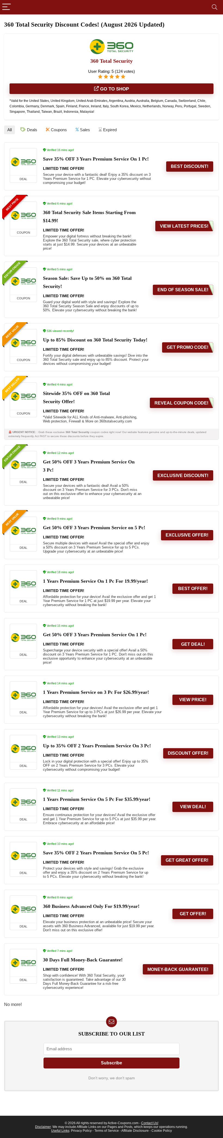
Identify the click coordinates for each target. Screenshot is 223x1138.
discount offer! (188, 753)
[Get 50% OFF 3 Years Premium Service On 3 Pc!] (23, 464)
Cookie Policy (161, 1131)
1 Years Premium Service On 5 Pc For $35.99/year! (96, 799)
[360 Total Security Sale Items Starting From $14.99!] (23, 215)
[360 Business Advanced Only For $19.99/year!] (23, 909)
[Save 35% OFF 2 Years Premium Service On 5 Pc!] (23, 855)
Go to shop (114, 89)
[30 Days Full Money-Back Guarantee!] (23, 962)
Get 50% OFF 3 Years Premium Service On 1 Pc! (95, 634)
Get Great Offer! (187, 860)
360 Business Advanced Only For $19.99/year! (91, 906)
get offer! (193, 913)
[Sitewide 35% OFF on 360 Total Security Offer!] (23, 396)
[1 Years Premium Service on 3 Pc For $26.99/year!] (23, 695)
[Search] (214, 7)
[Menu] (6, 7)
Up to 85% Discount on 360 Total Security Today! (95, 340)
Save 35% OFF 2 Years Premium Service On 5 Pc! (96, 852)
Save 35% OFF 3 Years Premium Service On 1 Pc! (96, 159)
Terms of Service (106, 1131)
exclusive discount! (182, 475)
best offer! (192, 588)
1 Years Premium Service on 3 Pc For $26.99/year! (96, 692)
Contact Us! (149, 1123)
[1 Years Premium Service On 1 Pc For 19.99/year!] (23, 584)
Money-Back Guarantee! (177, 969)
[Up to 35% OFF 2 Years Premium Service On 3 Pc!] (23, 748)
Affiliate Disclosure (135, 1131)
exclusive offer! (187, 535)
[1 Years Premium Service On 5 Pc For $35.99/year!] (23, 802)
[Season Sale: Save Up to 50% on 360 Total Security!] (23, 281)
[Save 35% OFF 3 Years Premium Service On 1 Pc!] (23, 161)
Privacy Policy (81, 1131)
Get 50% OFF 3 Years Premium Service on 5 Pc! (94, 527)
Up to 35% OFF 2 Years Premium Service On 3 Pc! (97, 745)
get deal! (193, 644)
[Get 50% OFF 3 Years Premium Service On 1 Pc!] (23, 637)
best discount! (189, 166)
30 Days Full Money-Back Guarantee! (83, 960)
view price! (192, 699)
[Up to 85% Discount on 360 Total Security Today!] (23, 342)
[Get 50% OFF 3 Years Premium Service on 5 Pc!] (23, 530)
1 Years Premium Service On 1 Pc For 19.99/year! (95, 581)
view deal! (193, 806)
